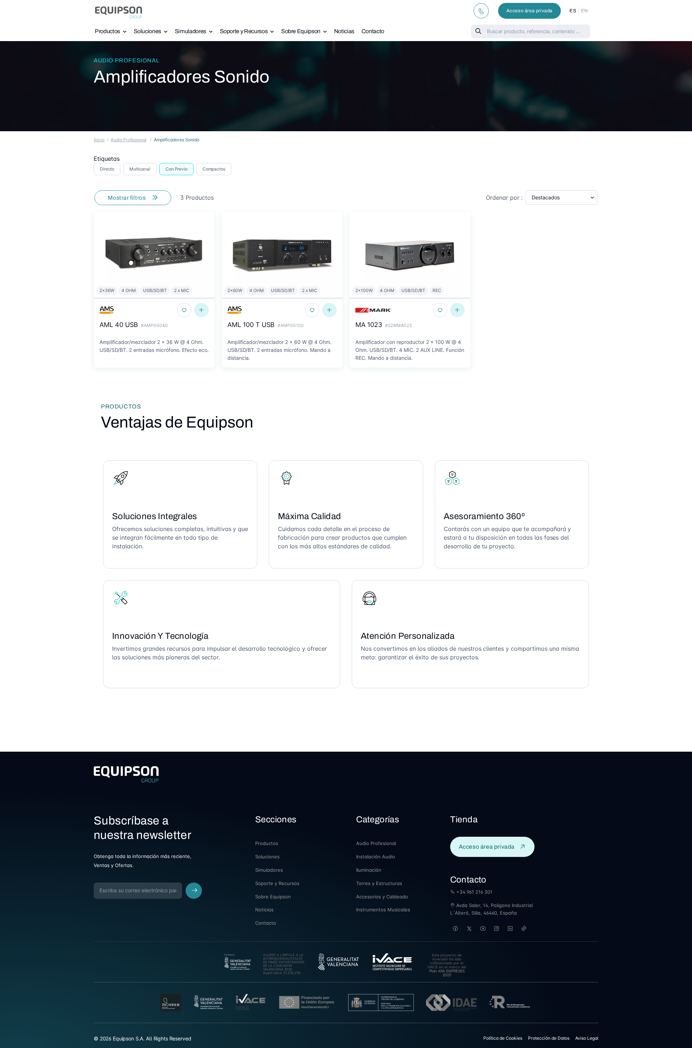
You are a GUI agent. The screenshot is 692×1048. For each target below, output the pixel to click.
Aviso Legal (586, 1038)
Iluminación (368, 870)
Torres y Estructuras (379, 883)
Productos (107, 31)
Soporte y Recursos (244, 31)
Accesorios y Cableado (382, 896)
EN (584, 10)
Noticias (344, 31)
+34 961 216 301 (473, 892)
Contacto (372, 31)
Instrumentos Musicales (383, 909)
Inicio (99, 139)
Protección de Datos (548, 1038)
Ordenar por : (504, 197)
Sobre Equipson (300, 31)
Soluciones (147, 31)
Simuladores (190, 31)
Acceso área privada (529, 10)
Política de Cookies (502, 1038)
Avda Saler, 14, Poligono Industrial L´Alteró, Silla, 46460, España (491, 909)
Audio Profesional (126, 60)
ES (572, 10)
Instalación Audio (375, 856)
